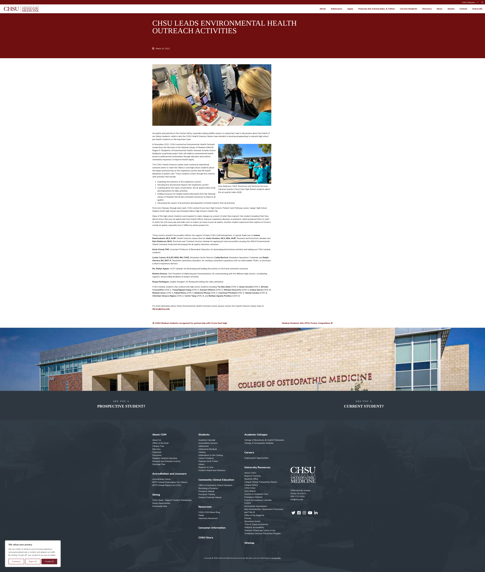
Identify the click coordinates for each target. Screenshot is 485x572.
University (477, 8)
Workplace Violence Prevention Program (262, 533)
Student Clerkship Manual (209, 497)
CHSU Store (205, 537)
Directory (427, 8)
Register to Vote (206, 467)
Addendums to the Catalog (210, 455)
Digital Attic (276, 558)
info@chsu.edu (296, 499)
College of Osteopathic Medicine (258, 443)
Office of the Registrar (254, 515)
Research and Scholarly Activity (166, 461)
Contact (463, 8)
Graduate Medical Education (164, 458)
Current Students (408, 8)
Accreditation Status (161, 479)
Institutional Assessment (255, 506)
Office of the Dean (160, 443)
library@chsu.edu (161, 309)
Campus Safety (251, 485)
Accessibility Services (208, 443)
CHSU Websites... (469, 2)
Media (201, 515)
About (323, 8)
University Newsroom (208, 518)
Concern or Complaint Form (256, 494)
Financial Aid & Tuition (208, 461)
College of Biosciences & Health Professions (264, 440)
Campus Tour (158, 446)
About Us (156, 440)
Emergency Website (253, 497)
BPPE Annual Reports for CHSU (166, 485)
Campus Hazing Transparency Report (260, 482)
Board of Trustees (252, 476)
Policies (247, 518)
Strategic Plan (158, 464)
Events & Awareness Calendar (258, 500)
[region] (33, 553)
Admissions (336, 8)
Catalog (201, 452)
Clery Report (250, 491)
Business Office (251, 479)
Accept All (49, 561)
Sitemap (249, 543)
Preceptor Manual (206, 491)
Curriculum (156, 452)
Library (201, 464)
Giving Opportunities (161, 503)
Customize (16, 561)
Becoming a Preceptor (208, 488)
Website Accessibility (254, 527)
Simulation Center (252, 521)
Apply (350, 8)
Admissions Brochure (207, 449)
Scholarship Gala (159, 506)
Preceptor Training (206, 494)
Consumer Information (212, 527)
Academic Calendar (206, 440)
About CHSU (250, 473)
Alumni (450, 8)
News (439, 8)
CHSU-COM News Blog (209, 512)
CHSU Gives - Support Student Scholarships (172, 500)
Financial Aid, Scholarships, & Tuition (376, 8)
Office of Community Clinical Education (215, 485)
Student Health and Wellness (211, 470)
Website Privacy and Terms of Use (259, 530)
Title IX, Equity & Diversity (256, 524)
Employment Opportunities (256, 458)
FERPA (247, 503)
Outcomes (157, 455)
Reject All (33, 561)
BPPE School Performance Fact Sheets (169, 482)
